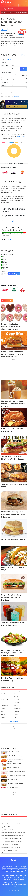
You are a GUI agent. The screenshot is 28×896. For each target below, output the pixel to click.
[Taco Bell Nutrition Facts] (14, 173)
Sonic (2, 711)
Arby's (2, 691)
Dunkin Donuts (4, 700)
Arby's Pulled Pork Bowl (7, 829)
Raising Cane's (17, 708)
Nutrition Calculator (21, 866)
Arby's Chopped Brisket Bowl (8, 827)
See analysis (24, 68)
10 (8, 221)
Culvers (2, 697)
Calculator (14, 5)
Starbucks (16, 711)
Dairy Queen (16, 96)
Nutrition (3, 12)
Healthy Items (16, 12)
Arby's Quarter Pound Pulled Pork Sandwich (12, 835)
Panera (16, 705)
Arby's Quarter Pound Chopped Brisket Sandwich (13, 832)
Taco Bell (16, 714)
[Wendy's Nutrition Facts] (5, 173)
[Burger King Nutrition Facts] (22, 173)
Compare (24, 55)
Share (5, 29)
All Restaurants (14, 721)
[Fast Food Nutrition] (6, 1)
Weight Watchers (23, 12)
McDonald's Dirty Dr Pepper (8, 821)
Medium (6, 59)
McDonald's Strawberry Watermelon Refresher (12, 824)
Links (9, 890)
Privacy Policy (16, 890)
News (4, 868)
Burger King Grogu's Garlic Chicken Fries (11, 838)
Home (3, 866)
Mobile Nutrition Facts (16, 872)
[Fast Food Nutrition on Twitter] (14, 860)
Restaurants (4, 5)
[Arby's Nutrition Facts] (22, 290)
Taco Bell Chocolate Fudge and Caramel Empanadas (11, 851)
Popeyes (3, 708)
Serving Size (4, 65)
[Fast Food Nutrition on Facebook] (8, 860)
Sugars (3, 85)
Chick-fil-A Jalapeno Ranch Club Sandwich (11, 847)
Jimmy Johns (17, 700)
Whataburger (17, 717)
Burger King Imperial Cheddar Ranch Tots (11, 841)
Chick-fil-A (3, 694)
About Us (13, 870)
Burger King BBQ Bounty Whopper (9, 844)
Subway (3, 714)
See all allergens (14, 274)
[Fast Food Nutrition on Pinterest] (11, 860)
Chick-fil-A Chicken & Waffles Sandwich (10, 818)
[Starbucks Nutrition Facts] (14, 290)
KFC (2, 702)
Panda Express (4, 705)
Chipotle (16, 694)
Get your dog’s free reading (16, 106)
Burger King (17, 691)
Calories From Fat (6, 72)
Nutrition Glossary (12, 868)
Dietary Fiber (5, 82)
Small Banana (21, 136)
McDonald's (17, 702)
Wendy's (3, 717)
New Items (23, 5)
